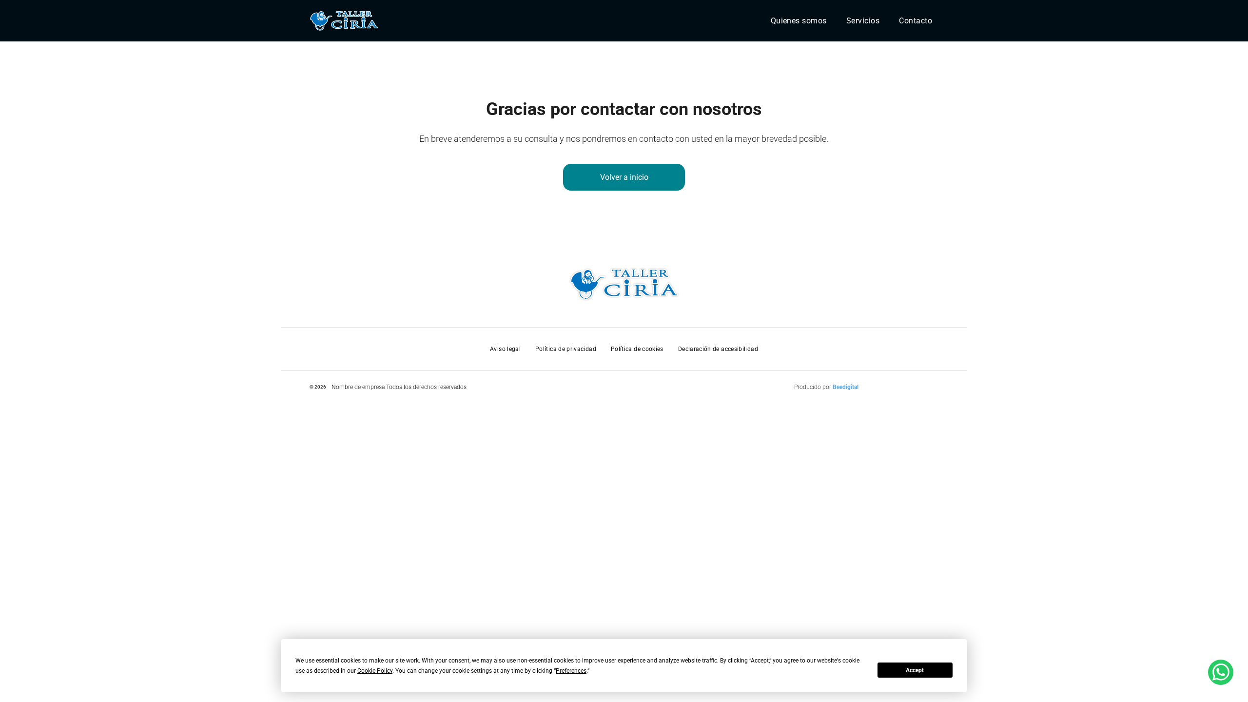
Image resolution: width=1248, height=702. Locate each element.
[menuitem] (799, 21)
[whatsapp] (1220, 673)
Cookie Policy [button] (374, 670)
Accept (915, 670)
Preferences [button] (571, 670)
